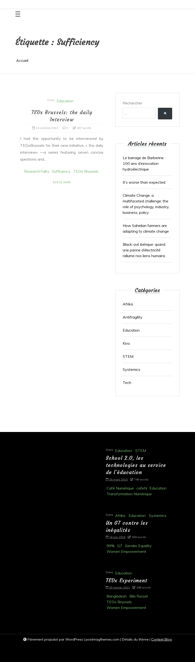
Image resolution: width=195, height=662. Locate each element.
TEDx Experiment (126, 580)
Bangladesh (117, 596)
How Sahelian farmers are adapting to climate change (146, 228)
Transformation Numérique (129, 493)
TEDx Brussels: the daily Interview (61, 116)
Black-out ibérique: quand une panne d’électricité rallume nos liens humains (144, 250)
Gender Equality (138, 545)
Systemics (131, 369)
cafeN (141, 488)
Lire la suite (62, 182)
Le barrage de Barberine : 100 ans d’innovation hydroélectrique (144, 163)
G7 (119, 545)
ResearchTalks (36, 171)
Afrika (128, 304)
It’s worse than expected (144, 182)
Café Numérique (120, 488)
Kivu (126, 343)
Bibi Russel (138, 596)
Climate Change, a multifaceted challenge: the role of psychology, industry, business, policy (146, 204)
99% (111, 545)
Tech (127, 382)
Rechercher (132, 103)
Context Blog (161, 639)
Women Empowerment (126, 551)
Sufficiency (61, 171)
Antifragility (132, 317)
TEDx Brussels (85, 171)
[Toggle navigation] (17, 14)
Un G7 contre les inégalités (127, 526)
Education (65, 100)
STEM (128, 356)
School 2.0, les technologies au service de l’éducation (136, 465)
